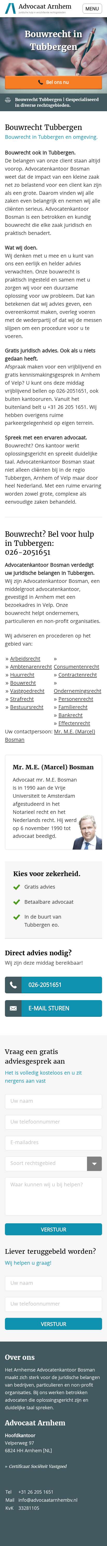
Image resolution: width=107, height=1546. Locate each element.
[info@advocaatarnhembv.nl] (53, 1008)
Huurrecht (22, 675)
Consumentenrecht (76, 667)
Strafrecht (22, 699)
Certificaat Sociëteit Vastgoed (37, 1466)
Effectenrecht (74, 724)
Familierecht (73, 707)
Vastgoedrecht (27, 691)
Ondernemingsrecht (77, 691)
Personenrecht (75, 699)
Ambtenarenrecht (31, 667)
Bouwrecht (23, 683)
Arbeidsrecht (25, 659)
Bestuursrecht (26, 707)
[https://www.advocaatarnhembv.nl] (38, 8)
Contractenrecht (77, 675)
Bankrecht (70, 716)
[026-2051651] (53, 82)
